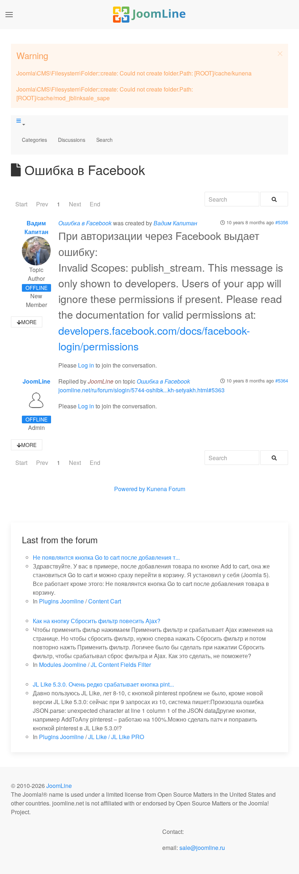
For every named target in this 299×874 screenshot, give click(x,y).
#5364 (281, 380)
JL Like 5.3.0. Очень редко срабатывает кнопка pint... (103, 684)
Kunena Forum (166, 489)
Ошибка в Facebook (85, 223)
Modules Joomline (62, 664)
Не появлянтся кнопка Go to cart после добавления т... (106, 557)
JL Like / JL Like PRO (116, 737)
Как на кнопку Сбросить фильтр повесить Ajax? (96, 621)
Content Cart (104, 601)
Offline (36, 287)
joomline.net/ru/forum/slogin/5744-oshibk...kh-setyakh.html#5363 (141, 390)
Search (104, 139)
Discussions (71, 139)
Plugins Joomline (61, 601)
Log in (86, 365)
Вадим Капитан (36, 227)
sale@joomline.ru (202, 847)
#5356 (281, 222)
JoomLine (36, 381)
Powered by (129, 489)
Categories (34, 139)
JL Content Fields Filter (121, 664)
